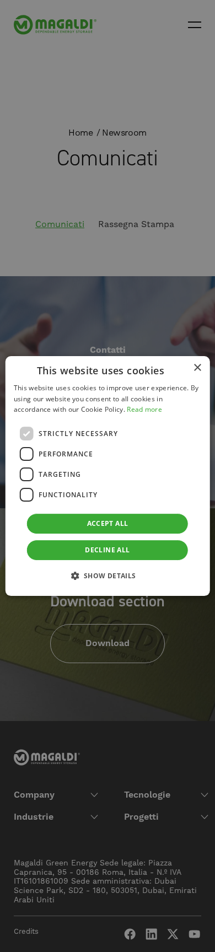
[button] (107, 575)
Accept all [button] (107, 523)
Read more (144, 410)
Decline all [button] (107, 550)
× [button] (197, 368)
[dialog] (108, 476)
